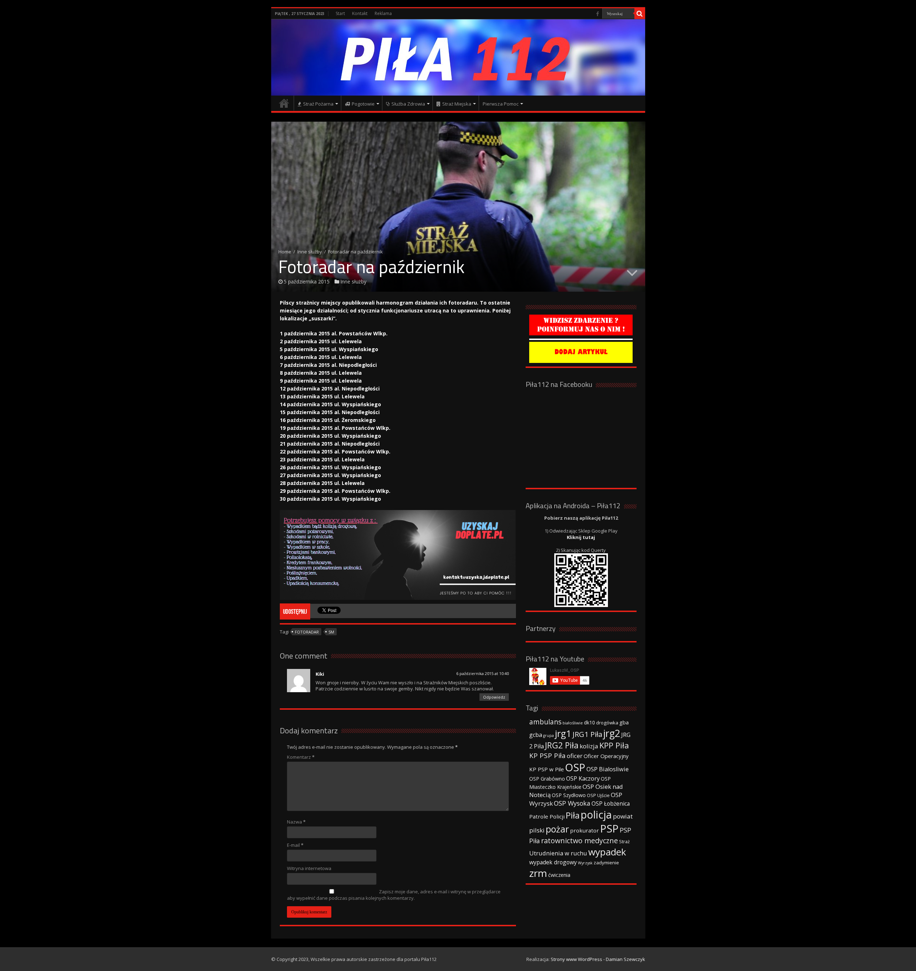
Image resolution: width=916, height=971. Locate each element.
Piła (573, 815)
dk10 (589, 722)
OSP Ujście (598, 795)
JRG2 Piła (562, 745)
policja (596, 814)
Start (340, 13)
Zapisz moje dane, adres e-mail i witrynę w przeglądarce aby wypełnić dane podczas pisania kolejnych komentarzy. (394, 894)
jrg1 (563, 733)
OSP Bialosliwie (607, 769)
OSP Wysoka (572, 803)
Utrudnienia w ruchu (558, 853)
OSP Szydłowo (569, 795)
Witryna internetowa (309, 868)
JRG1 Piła (587, 734)
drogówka (607, 722)
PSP (609, 828)
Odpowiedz (494, 697)
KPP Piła (614, 745)
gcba (535, 735)
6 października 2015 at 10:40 (482, 673)
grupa (548, 735)
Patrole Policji (547, 816)
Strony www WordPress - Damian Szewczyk (598, 959)
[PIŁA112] (458, 57)
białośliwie (572, 722)
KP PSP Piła (547, 755)
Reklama (383, 13)
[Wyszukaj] (639, 13)
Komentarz (301, 757)
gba (624, 722)
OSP (575, 767)
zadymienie (606, 862)
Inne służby (309, 251)
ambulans (545, 722)
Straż (624, 841)
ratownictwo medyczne (579, 840)
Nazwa (296, 822)
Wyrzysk (585, 862)
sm (331, 632)
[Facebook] (597, 14)
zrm (538, 873)
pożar (557, 829)
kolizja (589, 746)
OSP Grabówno (547, 778)
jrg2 (611, 733)
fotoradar (307, 632)
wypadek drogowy (553, 862)
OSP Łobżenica (610, 803)
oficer (575, 756)
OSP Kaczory (583, 778)
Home (284, 251)
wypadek (607, 851)
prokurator (584, 830)
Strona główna (284, 103)
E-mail (295, 845)
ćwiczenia (559, 875)
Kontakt (359, 13)
